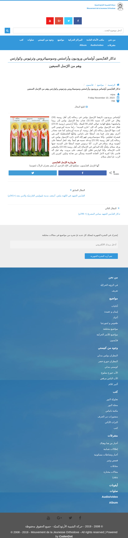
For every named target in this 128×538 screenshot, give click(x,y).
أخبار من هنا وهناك (109, 443)
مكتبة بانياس (112, 410)
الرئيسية (111, 85)
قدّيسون (89, 85)
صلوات (30, 40)
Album (83, 45)
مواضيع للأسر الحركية (107, 334)
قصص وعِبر (112, 460)
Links (115, 477)
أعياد (115, 317)
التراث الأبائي (111, 422)
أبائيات (114, 306)
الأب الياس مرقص (109, 378)
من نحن (112, 40)
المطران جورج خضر (108, 361)
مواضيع (61, 40)
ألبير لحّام (113, 384)
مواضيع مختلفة (110, 328)
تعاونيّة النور (112, 399)
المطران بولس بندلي (107, 355)
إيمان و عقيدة (111, 311)
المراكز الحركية (75, 40)
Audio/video (97, 45)
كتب (21, 40)
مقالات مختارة (111, 471)
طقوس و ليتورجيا (109, 323)
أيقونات (113, 485)
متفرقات (112, 45)
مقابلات (114, 466)
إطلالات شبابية (110, 449)
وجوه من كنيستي (46, 40)
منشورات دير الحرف (108, 416)
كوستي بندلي (111, 367)
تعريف (115, 290)
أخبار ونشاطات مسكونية (106, 454)
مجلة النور (113, 405)
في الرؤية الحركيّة (109, 285)
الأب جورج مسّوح (109, 372)
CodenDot (66, 536)
